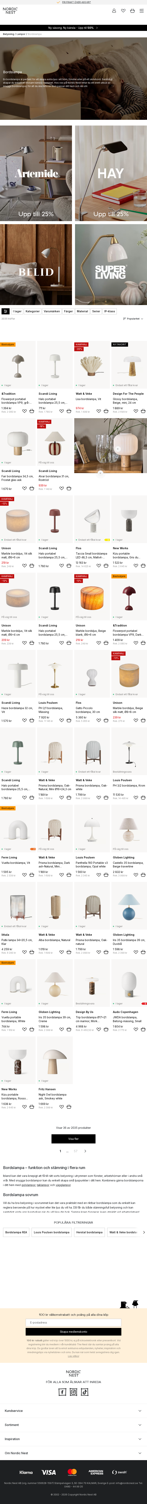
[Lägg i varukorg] (31, 411)
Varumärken (52, 311)
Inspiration (12, 1439)
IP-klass (109, 311)
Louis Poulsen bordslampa (51, 1232)
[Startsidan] (10, 11)
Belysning (8, 34)
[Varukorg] (132, 10)
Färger (68, 311)
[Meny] (141, 10)
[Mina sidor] (114, 10)
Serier (96, 311)
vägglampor (63, 1185)
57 (76, 1151)
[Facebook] (62, 1391)
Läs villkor (73, 1356)
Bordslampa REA (16, 1232)
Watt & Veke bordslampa (125, 1232)
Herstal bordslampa (89, 1232)
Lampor (21, 34)
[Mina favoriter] (123, 10)
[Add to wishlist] (24, 411)
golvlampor (28, 1185)
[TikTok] (84, 1391)
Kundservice (14, 1411)
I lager (17, 311)
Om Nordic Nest (16, 1453)
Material (82, 311)
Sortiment (12, 1425)
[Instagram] (73, 1391)
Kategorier (33, 311)
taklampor (43, 1185)
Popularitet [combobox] (133, 318)
